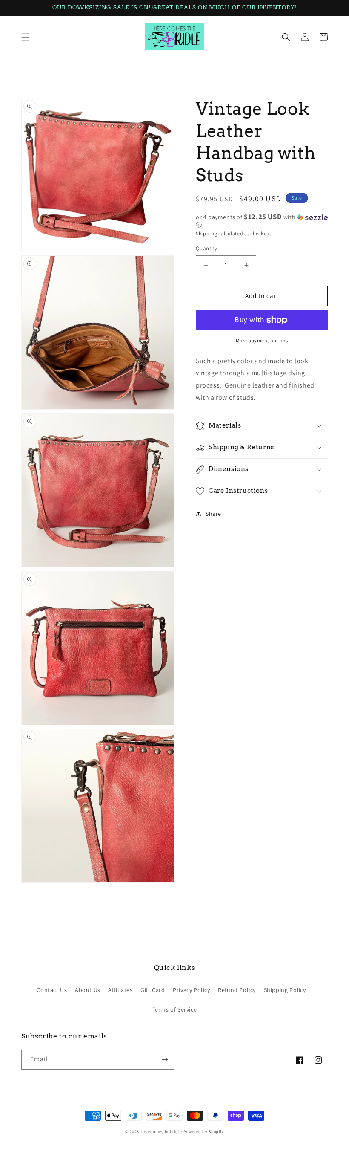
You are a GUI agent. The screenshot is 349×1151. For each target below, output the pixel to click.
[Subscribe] (164, 1060)
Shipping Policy (285, 990)
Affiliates (120, 990)
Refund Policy (237, 990)
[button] (25, 37)
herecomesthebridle (161, 1131)
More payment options (262, 340)
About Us (87, 990)
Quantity (206, 248)
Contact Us (52, 990)
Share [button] (213, 514)
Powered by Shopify (203, 1131)
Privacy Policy (191, 990)
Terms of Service (174, 1009)
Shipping (206, 233)
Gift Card (152, 990)
